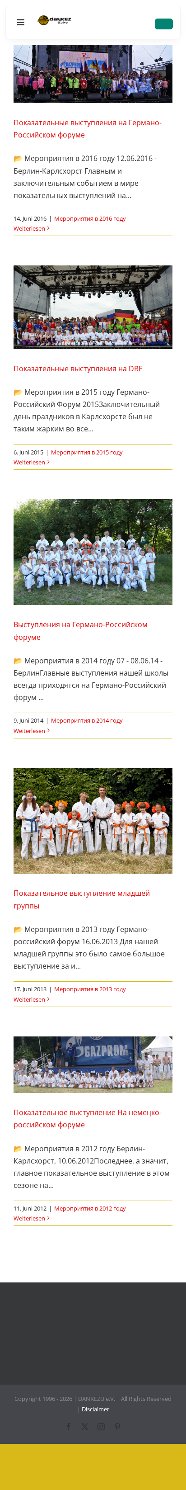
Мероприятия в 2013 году (90, 989)
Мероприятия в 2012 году (90, 1208)
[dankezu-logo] (54, 19)
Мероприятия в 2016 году (90, 218)
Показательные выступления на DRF (78, 369)
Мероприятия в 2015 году (87, 452)
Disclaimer (95, 1409)
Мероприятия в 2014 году (87, 720)
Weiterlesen (29, 228)
